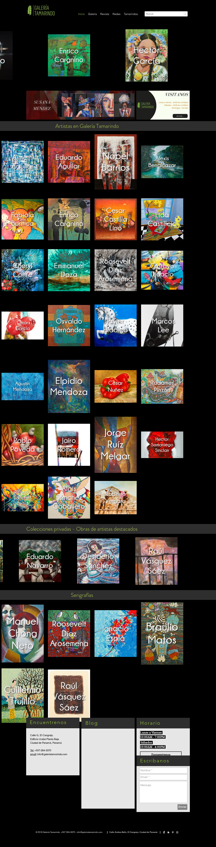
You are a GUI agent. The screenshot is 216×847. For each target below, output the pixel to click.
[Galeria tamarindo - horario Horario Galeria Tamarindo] (163, 105)
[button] (116, 14)
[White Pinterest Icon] (172, 832)
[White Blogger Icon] (168, 832)
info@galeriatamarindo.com (52, 754)
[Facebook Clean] (164, 832)
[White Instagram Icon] (177, 832)
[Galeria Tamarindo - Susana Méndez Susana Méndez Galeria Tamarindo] (80, 105)
